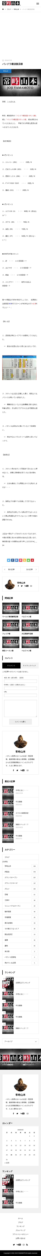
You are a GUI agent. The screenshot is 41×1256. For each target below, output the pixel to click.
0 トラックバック (29, 665)
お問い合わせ (20, 1238)
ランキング (20, 1226)
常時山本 (5, 71)
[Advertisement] (20, 33)
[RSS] (27, 1244)
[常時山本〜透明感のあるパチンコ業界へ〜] (11, 3)
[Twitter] (22, 586)
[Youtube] (26, 586)
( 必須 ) (14, 677)
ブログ (20, 1222)
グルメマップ (20, 1230)
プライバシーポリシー (20, 1234)
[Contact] (31, 586)
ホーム (20, 1218)
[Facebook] (18, 586)
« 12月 (7, 1163)
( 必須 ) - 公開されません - (15, 684)
